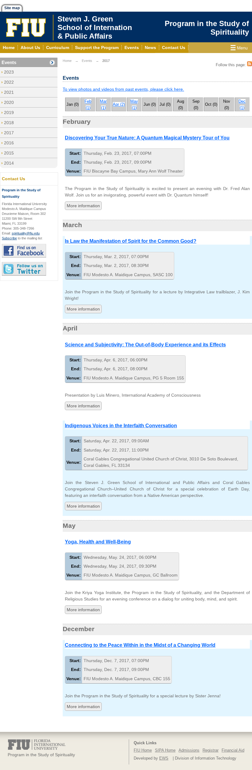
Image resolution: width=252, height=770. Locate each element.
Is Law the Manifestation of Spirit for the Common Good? (130, 241)
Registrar (211, 750)
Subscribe (9, 238)
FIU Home (143, 750)
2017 (9, 132)
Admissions (189, 750)
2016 (9, 142)
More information (83, 205)
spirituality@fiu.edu (26, 233)
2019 (9, 112)
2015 (9, 153)
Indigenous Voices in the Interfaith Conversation (121, 425)
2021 (9, 92)
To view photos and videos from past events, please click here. (123, 89)
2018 (9, 122)
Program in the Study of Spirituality (207, 27)
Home (67, 61)
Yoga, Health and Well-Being (98, 541)
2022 (9, 82)
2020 (9, 102)
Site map (12, 8)
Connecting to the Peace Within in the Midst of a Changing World (140, 645)
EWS (163, 758)
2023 (9, 72)
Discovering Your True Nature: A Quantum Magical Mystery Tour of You (147, 137)
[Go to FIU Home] (26, 27)
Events (9, 62)
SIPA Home (165, 750)
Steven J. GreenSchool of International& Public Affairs (97, 27)
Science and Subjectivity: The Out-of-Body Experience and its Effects (145, 344)
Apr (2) (119, 104)
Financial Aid (233, 750)
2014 (9, 163)
